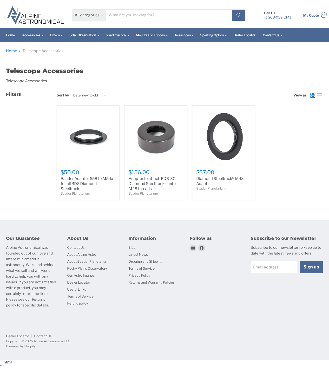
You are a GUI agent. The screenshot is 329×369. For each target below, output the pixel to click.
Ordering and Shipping (145, 261)
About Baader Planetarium (87, 261)
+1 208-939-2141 (277, 17)
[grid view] (312, 95)
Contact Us (271, 35)
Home (10, 35)
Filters (55, 35)
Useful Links (76, 289)
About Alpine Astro (81, 254)
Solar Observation (83, 35)
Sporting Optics (212, 35)
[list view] (319, 95)
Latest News (138, 254)
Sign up (311, 266)
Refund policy (77, 303)
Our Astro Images (80, 275)
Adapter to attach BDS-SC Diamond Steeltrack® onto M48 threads (152, 183)
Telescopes (182, 35)
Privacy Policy (139, 275)
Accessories (31, 35)
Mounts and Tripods (150, 35)
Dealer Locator (244, 35)
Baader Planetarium (75, 193)
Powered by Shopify (21, 346)
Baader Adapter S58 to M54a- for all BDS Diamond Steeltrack (88, 183)
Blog (131, 247)
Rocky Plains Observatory (87, 268)
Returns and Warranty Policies (151, 282)
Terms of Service (80, 296)
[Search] (238, 15)
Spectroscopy (116, 35)
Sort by (63, 95)
